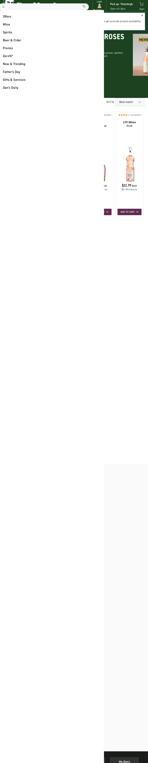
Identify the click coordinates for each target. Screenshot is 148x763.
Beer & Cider (12, 40)
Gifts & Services (14, 80)
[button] (99, 6)
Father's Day (11, 72)
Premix (8, 48)
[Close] (142, 15)
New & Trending (14, 64)
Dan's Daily (10, 87)
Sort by (110, 102)
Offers (7, 16)
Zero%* (8, 56)
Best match (126, 102)
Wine (6, 24)
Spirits (7, 32)
